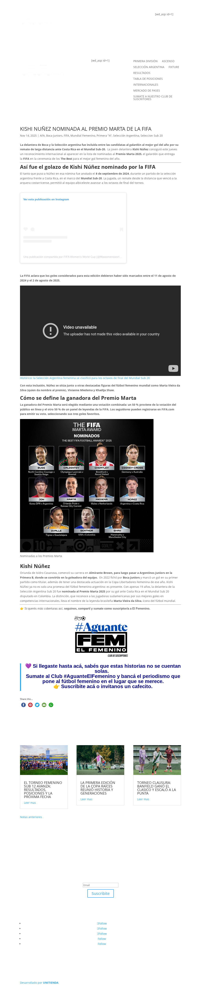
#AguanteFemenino (84, 45)
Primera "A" (104, 135)
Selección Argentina (126, 135)
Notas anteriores (31, 817)
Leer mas (30, 803)
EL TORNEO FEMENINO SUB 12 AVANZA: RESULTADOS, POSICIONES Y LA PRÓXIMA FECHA (43, 789)
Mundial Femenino (82, 135)
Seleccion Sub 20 (152, 135)
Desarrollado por (39, 982)
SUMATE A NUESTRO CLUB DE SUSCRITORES (152, 98)
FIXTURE (74, 31)
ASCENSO (168, 61)
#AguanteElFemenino (90, 676)
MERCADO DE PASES (146, 90)
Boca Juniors (54, 135)
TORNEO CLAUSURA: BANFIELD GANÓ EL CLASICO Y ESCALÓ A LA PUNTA (156, 788)
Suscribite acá (78, 686)
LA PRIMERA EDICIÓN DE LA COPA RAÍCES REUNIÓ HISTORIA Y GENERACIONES (97, 788)
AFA (42, 135)
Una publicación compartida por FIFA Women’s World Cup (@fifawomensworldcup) (74, 256)
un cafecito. (138, 686)
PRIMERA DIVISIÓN (145, 61)
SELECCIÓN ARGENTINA (148, 67)
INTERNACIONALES (145, 84)
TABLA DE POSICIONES (87, 16)
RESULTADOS (141, 73)
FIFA (66, 135)
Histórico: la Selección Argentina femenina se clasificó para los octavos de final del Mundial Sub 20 (85, 378)
